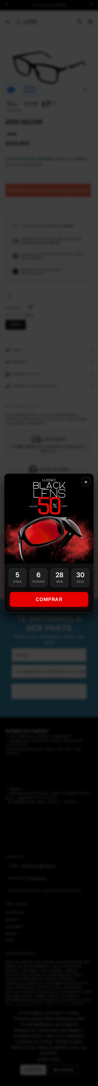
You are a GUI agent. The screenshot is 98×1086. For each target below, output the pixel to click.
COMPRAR (49, 599)
